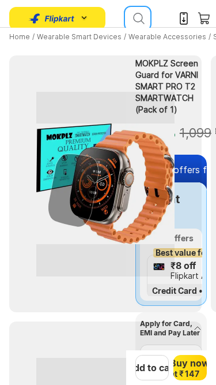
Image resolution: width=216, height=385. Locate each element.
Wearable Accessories (167, 36)
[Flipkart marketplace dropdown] (52, 18)
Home (19, 36)
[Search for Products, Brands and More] (137, 18)
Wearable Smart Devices (79, 36)
